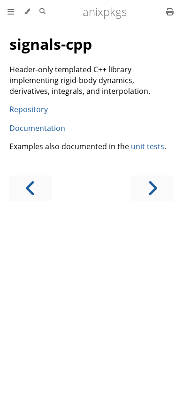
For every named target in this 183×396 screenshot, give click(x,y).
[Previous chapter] (30, 188)
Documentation (37, 128)
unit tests (147, 146)
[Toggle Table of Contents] (10, 11)
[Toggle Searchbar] (42, 11)
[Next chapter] (152, 188)
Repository (28, 109)
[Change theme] (27, 11)
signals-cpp (50, 44)
